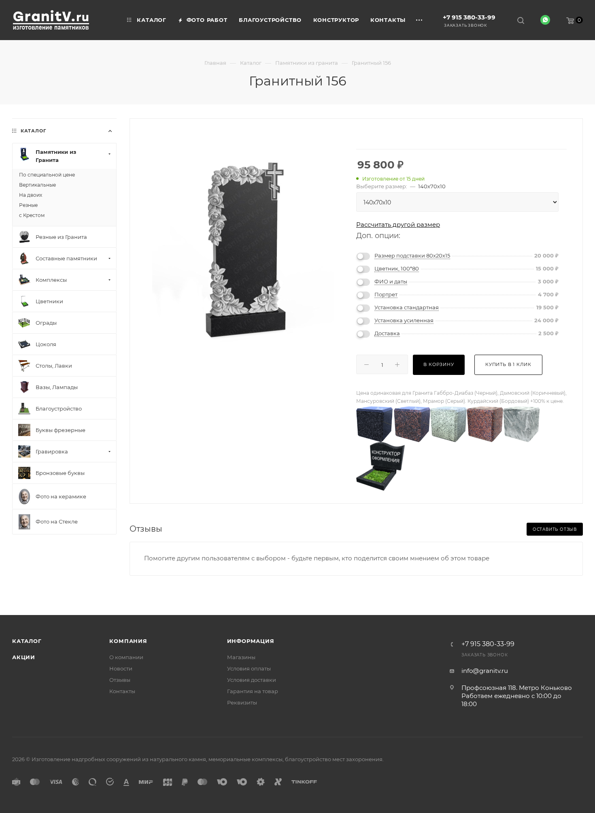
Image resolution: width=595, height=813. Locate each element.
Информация (250, 641)
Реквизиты (242, 702)
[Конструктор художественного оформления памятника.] (380, 466)
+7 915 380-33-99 (469, 17)
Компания (128, 641)
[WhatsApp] (545, 20)
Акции (23, 657)
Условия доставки (251, 680)
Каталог (27, 641)
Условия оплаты (249, 668)
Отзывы (119, 680)
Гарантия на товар (252, 691)
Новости (120, 668)
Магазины (241, 657)
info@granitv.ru (484, 671)
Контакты (122, 691)
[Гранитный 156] (243, 251)
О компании (126, 657)
